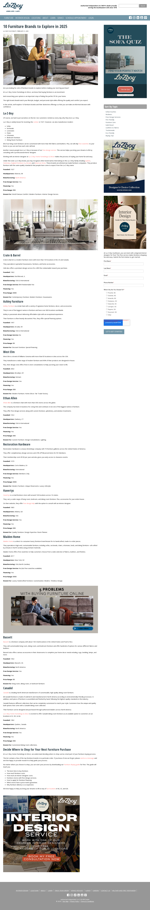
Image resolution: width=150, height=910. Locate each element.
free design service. (49, 150)
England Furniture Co (18, 163)
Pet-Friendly (110, 120)
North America (20, 178)
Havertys (6, 495)
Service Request (77, 891)
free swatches (84, 144)
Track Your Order (62, 891)
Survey (88, 891)
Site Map (65, 901)
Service (60, 17)
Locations (36, 17)
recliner (36, 122)
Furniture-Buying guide (72, 764)
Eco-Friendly (110, 133)
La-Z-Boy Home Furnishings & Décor (41, 156)
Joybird (87, 161)
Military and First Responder (124, 891)
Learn (52, 17)
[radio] (127, 293)
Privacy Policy (74, 901)
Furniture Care (111, 122)
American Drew (40, 163)
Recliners (109, 114)
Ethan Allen (7, 403)
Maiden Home (8, 541)
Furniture (8, 17)
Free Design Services (113, 117)
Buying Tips (110, 136)
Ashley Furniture (8, 306)
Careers (96, 891)
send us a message (87, 758)
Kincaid (28, 163)
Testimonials (110, 130)
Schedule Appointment (76, 17)
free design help (29, 503)
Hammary (6, 163)
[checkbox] (127, 303)
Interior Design (22, 17)
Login (91, 17)
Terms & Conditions (87, 901)
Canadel (6, 693)
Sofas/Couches (111, 112)
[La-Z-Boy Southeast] (13, 11)
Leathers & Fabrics (112, 128)
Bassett (6, 642)
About (45, 17)
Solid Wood (109, 125)
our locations (51, 789)
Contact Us (105, 891)
